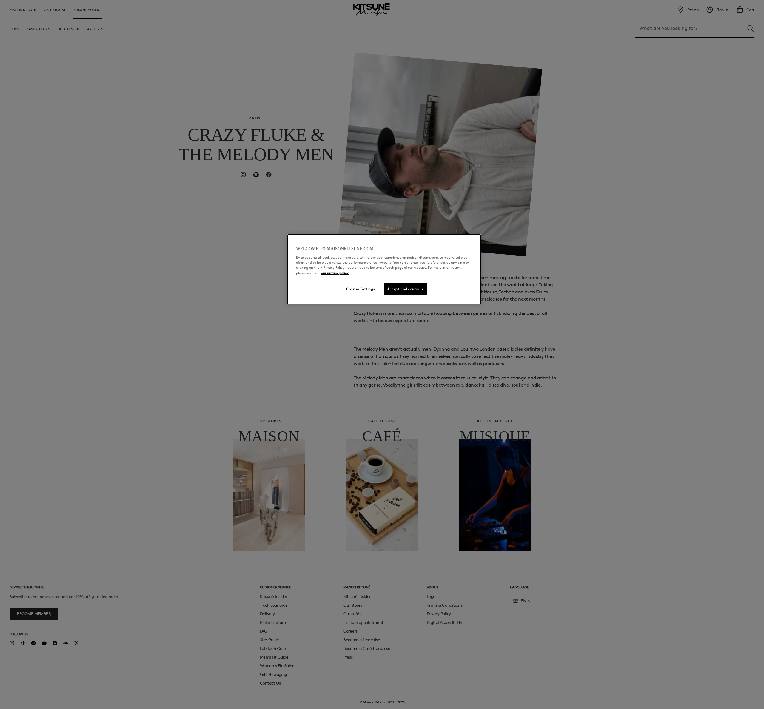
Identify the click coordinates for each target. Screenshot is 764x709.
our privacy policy (335, 272)
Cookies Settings (360, 289)
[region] (384, 269)
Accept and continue (405, 289)
